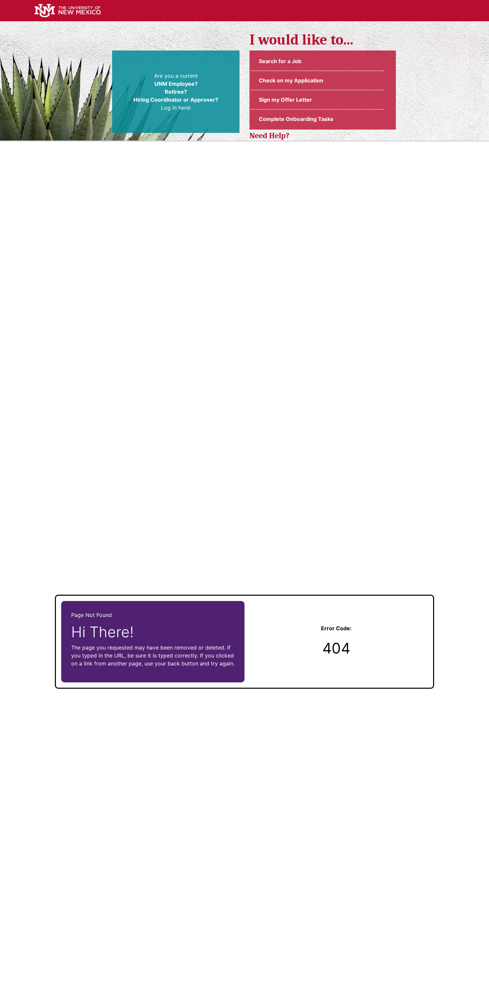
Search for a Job (280, 61)
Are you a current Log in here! (175, 91)
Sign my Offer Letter (285, 99)
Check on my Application (291, 80)
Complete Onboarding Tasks (296, 119)
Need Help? (269, 135)
